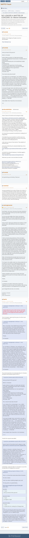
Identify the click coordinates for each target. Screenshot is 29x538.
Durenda (5, 32)
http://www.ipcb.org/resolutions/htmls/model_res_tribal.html (14, 149)
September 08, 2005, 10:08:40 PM (7, 187)
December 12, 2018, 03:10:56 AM (7, 301)
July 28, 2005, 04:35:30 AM (6, 49)
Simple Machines (17, 536)
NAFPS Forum (6, 4)
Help (9, 535)
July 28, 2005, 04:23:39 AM (6, 34)
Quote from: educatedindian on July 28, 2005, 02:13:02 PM (14, 441)
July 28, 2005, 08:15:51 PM (6, 174)
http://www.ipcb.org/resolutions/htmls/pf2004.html (13, 154)
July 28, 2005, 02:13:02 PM (6, 111)
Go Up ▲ (19, 535)
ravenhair (5, 185)
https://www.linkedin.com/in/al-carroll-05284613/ (11, 167)
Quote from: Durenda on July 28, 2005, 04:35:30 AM (13, 377)
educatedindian (7, 109)
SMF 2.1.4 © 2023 (12, 536)
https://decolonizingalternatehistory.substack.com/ (11, 161)
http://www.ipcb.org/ (6, 41)
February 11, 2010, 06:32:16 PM (8, 207)
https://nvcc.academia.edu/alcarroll (8, 162)
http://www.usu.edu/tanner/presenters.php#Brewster (13, 118)
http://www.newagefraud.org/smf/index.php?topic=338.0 (13, 486)
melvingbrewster (7, 205)
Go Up (2, 527)
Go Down (3, 28)
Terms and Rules (14, 535)
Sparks (5, 299)
